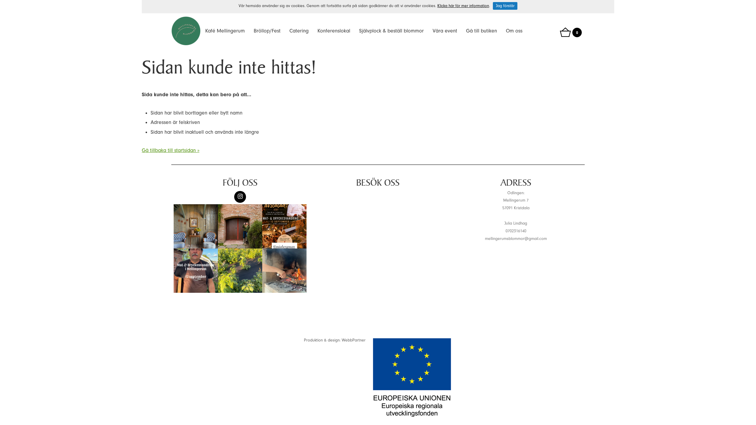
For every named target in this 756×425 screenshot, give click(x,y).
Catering (299, 31)
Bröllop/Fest (267, 31)
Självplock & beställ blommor (391, 31)
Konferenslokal (333, 31)
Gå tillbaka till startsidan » (170, 150)
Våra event (445, 31)
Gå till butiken (481, 31)
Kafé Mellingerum (225, 31)
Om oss (514, 31)
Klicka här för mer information (463, 6)
